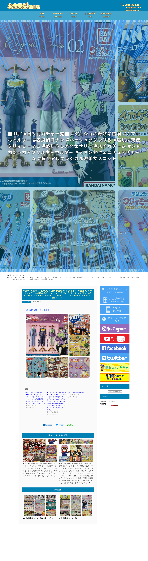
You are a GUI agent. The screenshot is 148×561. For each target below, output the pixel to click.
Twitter (60, 425)
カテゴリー (104, 391)
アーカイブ (104, 402)
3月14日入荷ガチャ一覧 (76, 392)
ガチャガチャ (26, 301)
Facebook (49, 425)
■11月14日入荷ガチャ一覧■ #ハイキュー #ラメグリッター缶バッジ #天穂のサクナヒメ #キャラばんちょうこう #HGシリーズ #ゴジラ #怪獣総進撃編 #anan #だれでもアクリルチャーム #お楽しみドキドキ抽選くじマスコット (56, 401)
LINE (70, 425)
